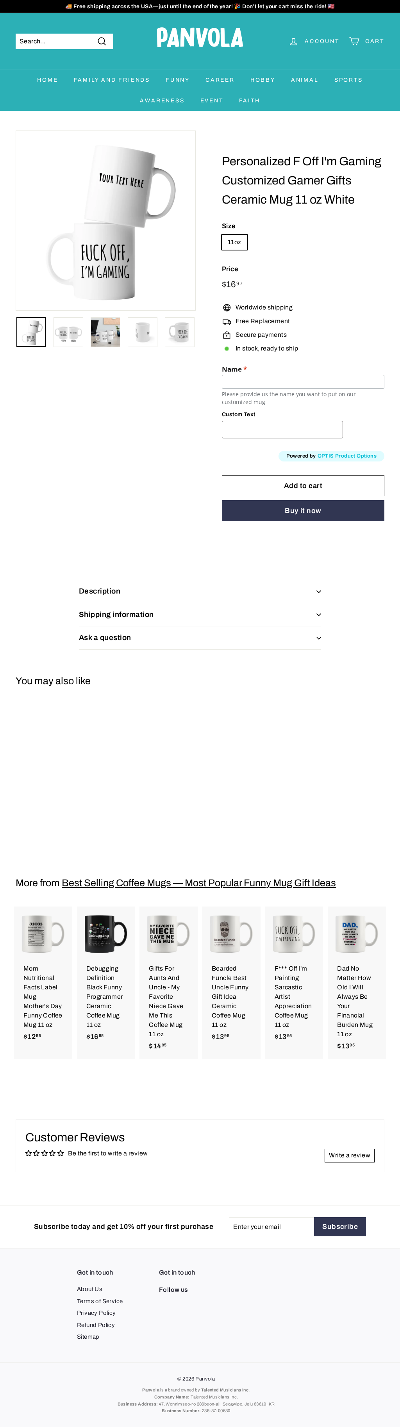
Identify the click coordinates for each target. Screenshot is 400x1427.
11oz (234, 242)
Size (229, 226)
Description (99, 591)
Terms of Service (100, 1301)
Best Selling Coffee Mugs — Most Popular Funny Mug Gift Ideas (199, 883)
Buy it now (303, 511)
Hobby (262, 80)
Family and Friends (112, 80)
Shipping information (116, 614)
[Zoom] (105, 220)
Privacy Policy (96, 1313)
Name (234, 369)
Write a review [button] (349, 1155)
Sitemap (88, 1337)
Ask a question (105, 637)
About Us (89, 1289)
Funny (178, 80)
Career (220, 80)
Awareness (162, 101)
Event (211, 101)
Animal (305, 80)
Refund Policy (96, 1325)
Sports (348, 80)
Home (47, 80)
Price (230, 269)
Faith (249, 101)
